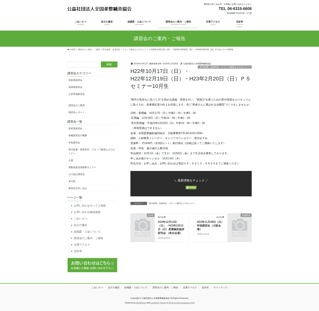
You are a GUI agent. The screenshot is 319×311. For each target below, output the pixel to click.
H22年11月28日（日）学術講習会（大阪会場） (210, 225)
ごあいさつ (80, 218)
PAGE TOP (309, 299)
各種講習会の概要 (77, 135)
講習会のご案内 (76, 105)
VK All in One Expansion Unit (181, 303)
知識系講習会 (75, 87)
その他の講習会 (76, 174)
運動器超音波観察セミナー (82, 167)
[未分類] (143, 220)
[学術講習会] (240, 220)
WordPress (141, 303)
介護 (70, 160)
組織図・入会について (87, 231)
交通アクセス (82, 244)
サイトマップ (220, 287)
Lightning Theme (158, 303)
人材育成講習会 (76, 94)
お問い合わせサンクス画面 (90, 205)
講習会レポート (76, 112)
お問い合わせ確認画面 (87, 212)
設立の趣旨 (80, 225)
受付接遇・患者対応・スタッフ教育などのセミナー (225, 67)
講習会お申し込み (77, 188)
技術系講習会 (75, 80)
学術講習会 (74, 142)
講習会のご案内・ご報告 (88, 238)
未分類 (71, 181)
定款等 (78, 251)
